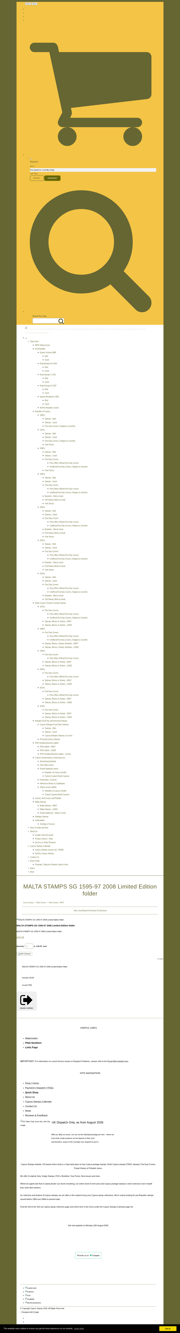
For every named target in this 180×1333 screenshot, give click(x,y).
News (32, 868)
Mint (46, 356)
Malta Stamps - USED (49, 809)
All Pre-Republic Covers (49, 408)
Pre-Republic (40, 349)
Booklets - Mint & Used (54, 496)
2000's (42, 507)
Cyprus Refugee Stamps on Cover (58, 735)
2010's (42, 540)
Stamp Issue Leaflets (48, 787)
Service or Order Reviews (45, 842)
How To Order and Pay (39, 827)
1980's (42, 448)
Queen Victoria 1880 (48, 352)
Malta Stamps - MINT (48, 805)
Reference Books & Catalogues (52, 783)
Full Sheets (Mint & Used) (55, 500)
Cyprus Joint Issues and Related (48, 798)
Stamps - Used (51, 422)
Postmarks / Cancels (48, 780)
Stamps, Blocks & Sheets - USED (58, 625)
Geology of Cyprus (47, 824)
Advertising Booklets (48, 761)
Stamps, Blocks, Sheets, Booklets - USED (62, 647)
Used (47, 360)
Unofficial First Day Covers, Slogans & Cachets (69, 466)
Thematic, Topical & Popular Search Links (51, 864)
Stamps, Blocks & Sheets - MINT (58, 621)
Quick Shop (34, 861)
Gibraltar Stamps (41, 816)
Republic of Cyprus (42, 411)
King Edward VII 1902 (48, 363)
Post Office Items (47, 765)
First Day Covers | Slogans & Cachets (60, 426)
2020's (42, 573)
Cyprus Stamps (28, 902)
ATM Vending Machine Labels (47, 743)
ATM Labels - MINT (47, 746)
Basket (36, 178)
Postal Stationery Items (49, 769)
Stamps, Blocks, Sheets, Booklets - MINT (61, 643)
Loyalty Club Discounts (44, 835)
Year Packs (49, 444)
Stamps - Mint (50, 419)
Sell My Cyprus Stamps (44, 853)
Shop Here (34, 341)
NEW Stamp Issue (42, 345)
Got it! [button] (168, 1329)
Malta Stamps (40, 802)
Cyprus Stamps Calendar (40, 846)
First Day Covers (51, 459)
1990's (42, 474)
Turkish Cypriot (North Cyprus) (57, 776)
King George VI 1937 (48, 385)
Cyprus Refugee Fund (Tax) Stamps (54, 724)
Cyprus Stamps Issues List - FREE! (49, 850)
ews (29, 1110)
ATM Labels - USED (48, 750)
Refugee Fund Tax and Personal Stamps (51, 721)
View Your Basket (81, 910)
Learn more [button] (79, 1328)
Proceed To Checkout (98, 910)
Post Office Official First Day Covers (64, 463)
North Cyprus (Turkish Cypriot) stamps (50, 603)
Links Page (31, 1047)
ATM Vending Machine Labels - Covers (55, 754)
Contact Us (34, 857)
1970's (42, 430)
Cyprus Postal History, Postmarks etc (50, 758)
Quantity (20, 946)
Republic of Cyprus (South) (55, 772)
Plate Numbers (33, 1042)
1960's (42, 415)
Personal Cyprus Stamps (50, 739)
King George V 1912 (48, 374)
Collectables (40, 820)
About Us (33, 831)
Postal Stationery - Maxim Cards (53, 813)
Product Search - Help (44, 839)
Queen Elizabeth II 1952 (49, 397)
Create (36, 1312)
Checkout (52, 178)
